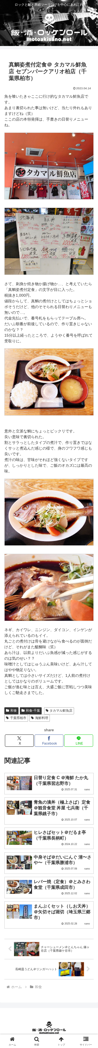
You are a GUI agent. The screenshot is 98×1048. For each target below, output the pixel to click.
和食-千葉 (33, 710)
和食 (13, 710)
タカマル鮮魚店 (61, 710)
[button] (87, 771)
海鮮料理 (41, 718)
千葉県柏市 (18, 718)
